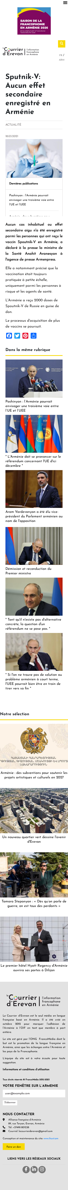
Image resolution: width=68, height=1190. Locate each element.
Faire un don (14, 1147)
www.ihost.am (51, 1138)
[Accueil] (21, 51)
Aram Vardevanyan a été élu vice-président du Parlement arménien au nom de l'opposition (34, 516)
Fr (61, 55)
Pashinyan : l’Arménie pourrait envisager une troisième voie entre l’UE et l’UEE (31, 200)
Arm (61, 60)
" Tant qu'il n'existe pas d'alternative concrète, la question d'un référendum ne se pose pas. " (33, 624)
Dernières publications (23, 183)
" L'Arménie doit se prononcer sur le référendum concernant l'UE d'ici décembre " (33, 461)
